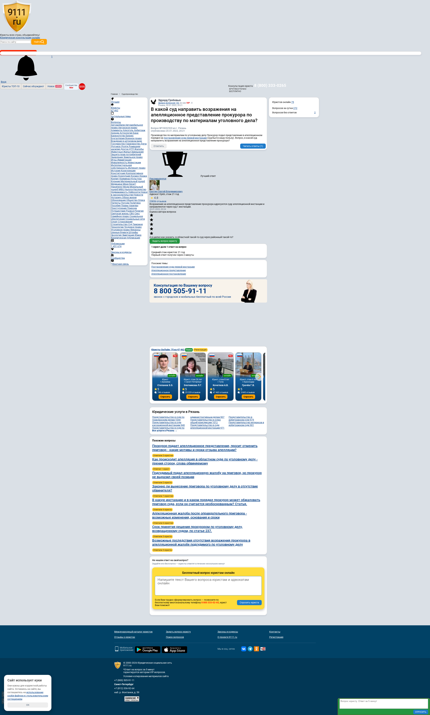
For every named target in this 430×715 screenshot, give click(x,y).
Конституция (118, 173)
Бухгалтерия (118, 138)
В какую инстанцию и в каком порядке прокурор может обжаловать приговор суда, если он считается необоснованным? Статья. (206, 502)
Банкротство (118, 135)
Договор (116, 146)
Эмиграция (128, 235)
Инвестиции (134, 162)
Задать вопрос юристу (164, 241)
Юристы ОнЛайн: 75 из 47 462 (168, 349)
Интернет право (136, 168)
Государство (118, 143)
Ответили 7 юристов (163, 496)
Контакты (274, 631)
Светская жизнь (120, 213)
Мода (126, 186)
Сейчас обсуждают (33, 86)
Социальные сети (135, 219)
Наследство (139, 189)
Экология (116, 235)
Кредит (115, 178)
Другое (125, 149)
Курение (116, 181)
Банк (136, 133)
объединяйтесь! (31, 35)
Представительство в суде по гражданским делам (168, 418)
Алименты (117, 130)
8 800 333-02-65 (210, 602)
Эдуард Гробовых (169, 100)
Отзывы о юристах (124, 637)
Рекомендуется (157, 178)
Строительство (119, 224)
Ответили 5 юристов (163, 455)
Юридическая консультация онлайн (20, 37)
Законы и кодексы (228, 631)
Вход (3, 81)
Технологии (117, 227)
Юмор (138, 235)
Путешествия (118, 211)
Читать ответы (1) (253, 146)
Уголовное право (120, 229)
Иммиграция (124, 160)
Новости (138, 194)
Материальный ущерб (133, 181)
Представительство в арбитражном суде (241, 418)
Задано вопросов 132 (168, 103)
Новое (54, 86)
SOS (82, 86)
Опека (141, 200)
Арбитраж (139, 130)
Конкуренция (128, 170)
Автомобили (118, 125)
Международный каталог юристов (133, 631)
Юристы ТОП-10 (10, 86)
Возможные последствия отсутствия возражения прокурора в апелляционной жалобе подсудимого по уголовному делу (201, 542)
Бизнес (130, 135)
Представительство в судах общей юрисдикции (205, 421)
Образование (118, 200)
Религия (139, 211)
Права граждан (129, 205)
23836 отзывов (157, 199)
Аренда (115, 133)
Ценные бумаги (119, 232)
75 (292, 102)
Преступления (119, 208)
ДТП (131, 149)
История (116, 170)
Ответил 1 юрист (161, 469)
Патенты (116, 203)
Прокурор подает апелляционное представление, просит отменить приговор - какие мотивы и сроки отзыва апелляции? (204, 448)
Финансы (135, 229)
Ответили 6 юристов (163, 523)
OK (27, 705)
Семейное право (120, 216)
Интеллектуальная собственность (121, 166)
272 (295, 108)
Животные (117, 151)
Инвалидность (119, 162)
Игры (114, 160)
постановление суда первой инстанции (185, 138)
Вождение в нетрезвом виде (126, 141)
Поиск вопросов (175, 637)
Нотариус (116, 197)
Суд (130, 224)
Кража (143, 176)
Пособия (116, 205)
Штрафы (133, 232)
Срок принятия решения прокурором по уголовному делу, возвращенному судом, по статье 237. (197, 529)
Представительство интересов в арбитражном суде (246, 424)
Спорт (114, 221)
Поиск (189, 350)
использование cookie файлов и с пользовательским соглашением (27, 695)
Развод (130, 211)
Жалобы (139, 149)
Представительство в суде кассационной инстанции (168, 424)
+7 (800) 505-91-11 (124, 680)
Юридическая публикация (125, 237)
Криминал (125, 178)
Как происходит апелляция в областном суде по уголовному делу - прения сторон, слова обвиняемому (205, 461)
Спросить (165, 396)
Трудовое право (133, 227)
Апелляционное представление (168, 270)
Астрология (126, 133)
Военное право (133, 138)
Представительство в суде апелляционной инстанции (207, 426)
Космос (135, 176)
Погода (125, 203)
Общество (132, 200)
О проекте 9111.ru (227, 637)
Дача (144, 143)
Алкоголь (128, 130)
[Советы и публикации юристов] (17, 16)
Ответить (159, 146)
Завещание (137, 151)
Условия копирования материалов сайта (146, 676)
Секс (137, 213)
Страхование (125, 221)
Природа (132, 208)
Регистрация (200, 350)
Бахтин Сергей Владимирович (166, 191)
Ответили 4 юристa (162, 509)
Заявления (117, 157)
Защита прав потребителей (126, 154)
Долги (124, 146)
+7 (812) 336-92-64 (124, 688)
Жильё (127, 151)
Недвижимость (119, 192)
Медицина (117, 184)
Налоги (129, 189)
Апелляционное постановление (168, 274)
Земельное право (133, 157)
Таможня (138, 224)
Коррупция (124, 176)
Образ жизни (129, 197)
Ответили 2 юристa (162, 482)
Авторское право (127, 127)
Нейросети (134, 192)
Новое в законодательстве (129, 193)
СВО (132, 213)
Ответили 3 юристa (162, 536)
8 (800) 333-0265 (270, 85)
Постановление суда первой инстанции (173, 266)
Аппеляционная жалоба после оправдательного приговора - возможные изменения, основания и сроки (199, 515)
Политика (135, 203)
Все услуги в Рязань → (164, 430)
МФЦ (122, 189)
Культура (136, 178)
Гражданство (133, 143)
